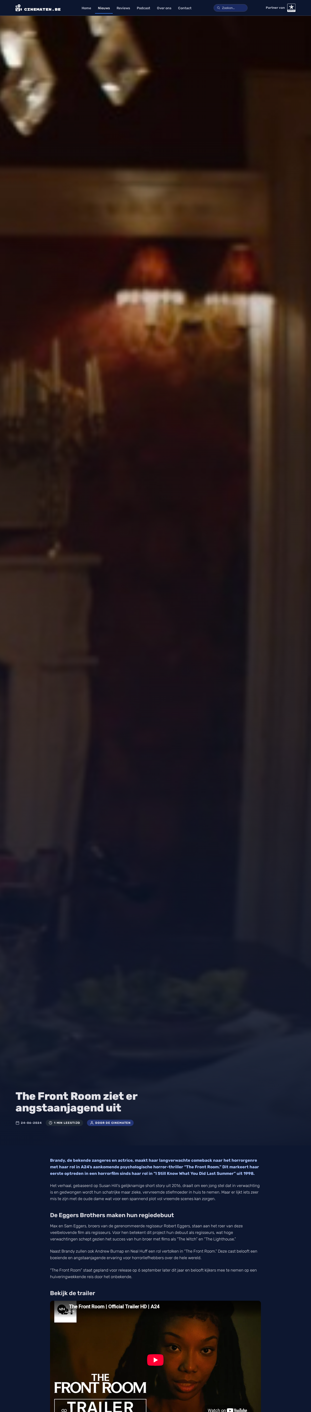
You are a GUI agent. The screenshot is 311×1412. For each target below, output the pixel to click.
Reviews (123, 8)
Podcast (143, 8)
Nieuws (104, 8)
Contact (184, 8)
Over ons (164, 8)
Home (86, 8)
